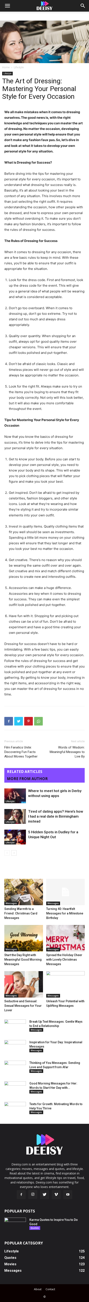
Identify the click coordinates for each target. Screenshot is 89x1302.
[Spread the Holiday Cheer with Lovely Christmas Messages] (65, 938)
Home (6, 67)
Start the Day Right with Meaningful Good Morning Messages (23, 959)
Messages (11, 903)
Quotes (35, 1227)
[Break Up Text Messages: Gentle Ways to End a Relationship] (15, 1026)
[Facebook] (8, 721)
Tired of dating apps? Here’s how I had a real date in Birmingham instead (55, 816)
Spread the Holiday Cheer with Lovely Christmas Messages (64, 959)
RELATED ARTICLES (24, 771)
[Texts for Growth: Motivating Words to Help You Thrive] (15, 1109)
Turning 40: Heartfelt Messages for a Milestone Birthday (64, 913)
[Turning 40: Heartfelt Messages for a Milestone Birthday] (65, 892)
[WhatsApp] (38, 721)
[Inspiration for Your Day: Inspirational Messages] (15, 1047)
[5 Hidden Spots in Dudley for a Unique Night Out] (15, 837)
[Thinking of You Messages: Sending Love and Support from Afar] (15, 1068)
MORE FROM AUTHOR (27, 778)
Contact (50, 1289)
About (37, 1289)
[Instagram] (33, 1194)
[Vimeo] (56, 1194)
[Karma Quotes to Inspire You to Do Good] (15, 1225)
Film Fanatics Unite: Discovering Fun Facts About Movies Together (21, 751)
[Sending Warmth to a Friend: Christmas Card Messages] (23, 892)
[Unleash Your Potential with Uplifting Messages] (65, 984)
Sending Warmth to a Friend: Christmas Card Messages (20, 913)
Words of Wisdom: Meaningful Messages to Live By (67, 751)
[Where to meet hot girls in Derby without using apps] (15, 795)
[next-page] (14, 853)
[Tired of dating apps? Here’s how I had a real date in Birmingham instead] (15, 816)
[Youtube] (68, 1194)
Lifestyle (19, 67)
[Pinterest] (28, 721)
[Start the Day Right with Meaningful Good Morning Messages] (23, 938)
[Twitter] (18, 721)
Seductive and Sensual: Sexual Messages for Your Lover (23, 1005)
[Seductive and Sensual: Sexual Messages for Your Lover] (23, 984)
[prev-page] (7, 853)
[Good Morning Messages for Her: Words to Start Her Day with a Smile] (15, 1088)
